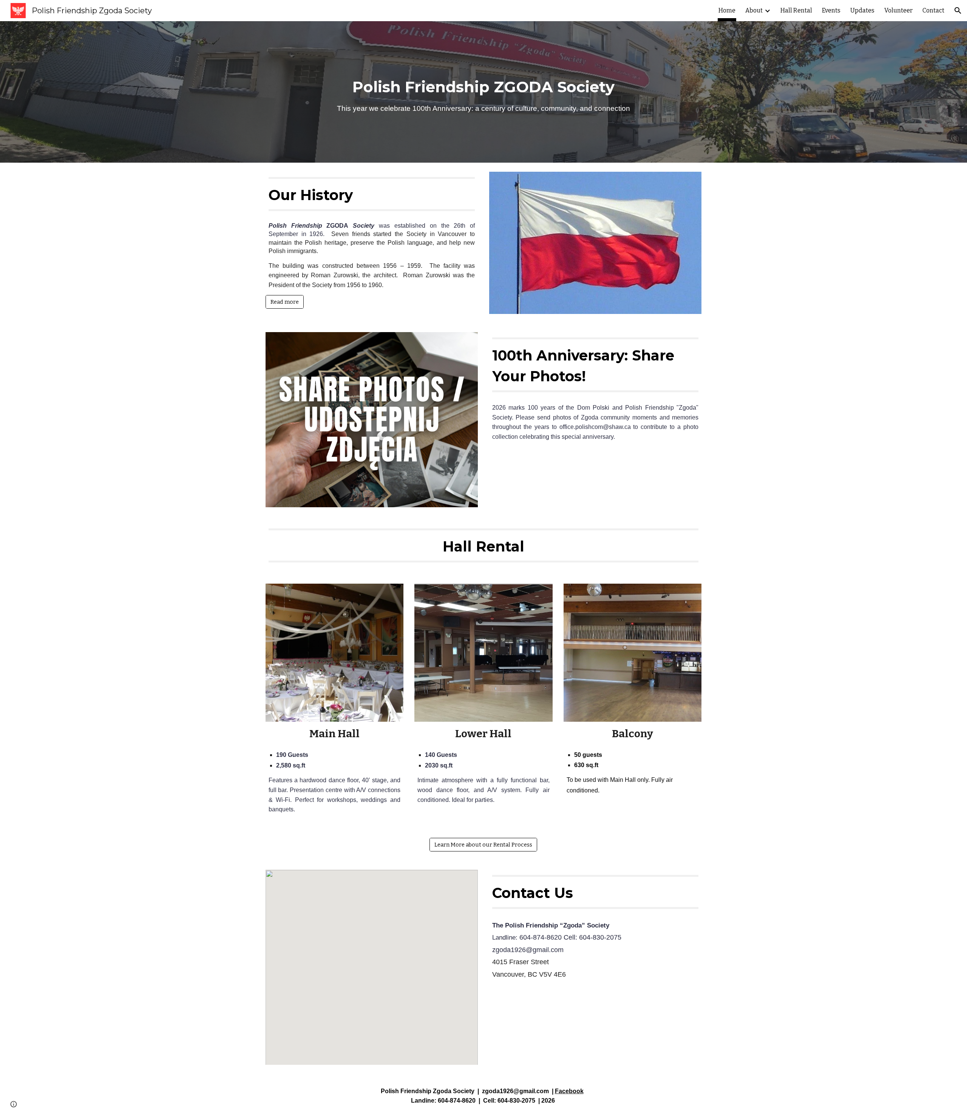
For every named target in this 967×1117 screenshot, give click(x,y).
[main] (483, 91)
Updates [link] (862, 10)
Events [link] (831, 10)
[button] (958, 11)
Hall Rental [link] (796, 10)
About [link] (754, 10)
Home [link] (726, 10)
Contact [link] (933, 10)
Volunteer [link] (898, 10)
